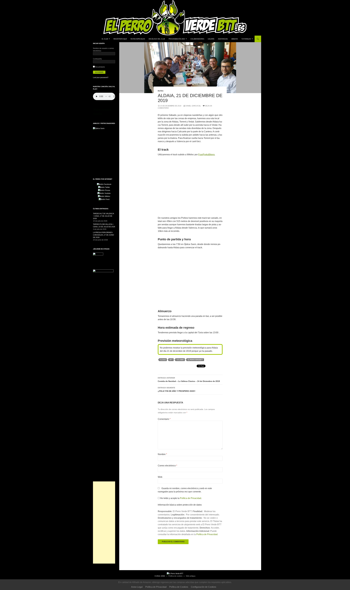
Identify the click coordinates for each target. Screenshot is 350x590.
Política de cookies (175, 576)
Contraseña (97, 59)
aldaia (163, 360)
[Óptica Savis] (98, 128)
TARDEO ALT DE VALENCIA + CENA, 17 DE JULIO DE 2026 (103, 216)
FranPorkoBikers (206, 154)
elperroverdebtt (195, 360)
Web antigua (190, 576)
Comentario (164, 419)
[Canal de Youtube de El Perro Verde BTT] (104, 193)
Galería (211, 39)
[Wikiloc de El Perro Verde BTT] (104, 196)
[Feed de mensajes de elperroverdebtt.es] (104, 199)
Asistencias (223, 39)
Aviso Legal (137, 587)
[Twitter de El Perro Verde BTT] (104, 187)
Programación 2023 (177, 39)
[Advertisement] (104, 522)
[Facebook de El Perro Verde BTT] (104, 184)
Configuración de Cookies (203, 587)
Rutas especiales (138, 39)
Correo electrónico (167, 465)
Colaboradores (197, 39)
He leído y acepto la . (181, 498)
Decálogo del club (157, 39)
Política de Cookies (178, 587)
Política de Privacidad (190, 498)
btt (171, 360)
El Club (105, 39)
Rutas (160, 91)
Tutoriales (246, 39)
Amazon (234, 39)
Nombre (162, 454)
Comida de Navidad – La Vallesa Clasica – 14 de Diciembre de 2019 (189, 379)
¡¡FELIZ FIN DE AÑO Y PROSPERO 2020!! (176, 389)
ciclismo (180, 360)
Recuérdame (100, 67)
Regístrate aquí (120, 39)
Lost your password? (100, 77)
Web (160, 477)
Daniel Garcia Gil (193, 106)
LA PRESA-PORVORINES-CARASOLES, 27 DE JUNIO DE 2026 (103, 235)
